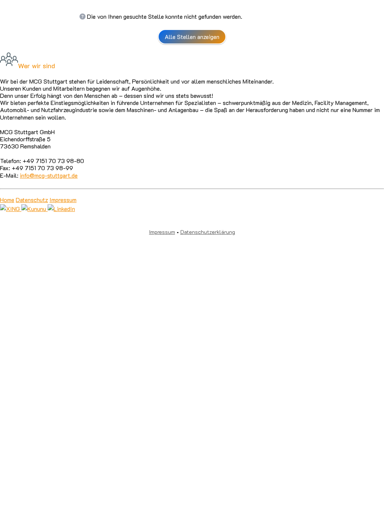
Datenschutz (32, 200)
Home (7, 200)
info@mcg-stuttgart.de (49, 175)
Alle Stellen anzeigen (192, 36)
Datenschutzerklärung (207, 231)
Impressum (63, 200)
